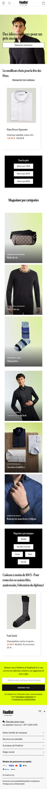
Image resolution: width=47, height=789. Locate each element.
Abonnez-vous (23, 687)
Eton (30, 554)
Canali (17, 554)
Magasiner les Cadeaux (23, 80)
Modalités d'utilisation (31, 781)
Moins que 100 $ (23, 166)
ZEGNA (23, 539)
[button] (4, 3)
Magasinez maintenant (23, 45)
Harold (23, 562)
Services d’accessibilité (12, 781)
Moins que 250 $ (23, 174)
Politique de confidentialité (14, 784)
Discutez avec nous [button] (15, 721)
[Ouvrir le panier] (43, 3)
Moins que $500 (23, 181)
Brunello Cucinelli (23, 547)
